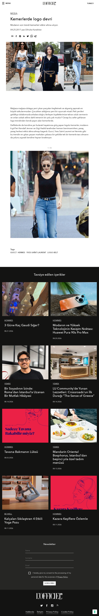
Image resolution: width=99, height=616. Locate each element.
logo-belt (52, 252)
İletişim (40, 612)
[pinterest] (20, 36)
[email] (12, 36)
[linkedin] (24, 36)
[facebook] (16, 36)
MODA (13, 13)
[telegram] (35, 36)
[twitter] (28, 36)
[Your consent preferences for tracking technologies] (94, 611)
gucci (13, 252)
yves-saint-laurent (36, 252)
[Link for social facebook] (47, 606)
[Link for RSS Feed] (57, 606)
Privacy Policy (62, 577)
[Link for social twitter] (41, 606)
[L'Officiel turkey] (49, 3)
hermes (21, 252)
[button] (85, 194)
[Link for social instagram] (52, 606)
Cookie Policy (67, 612)
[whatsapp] (32, 36)
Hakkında (30, 612)
